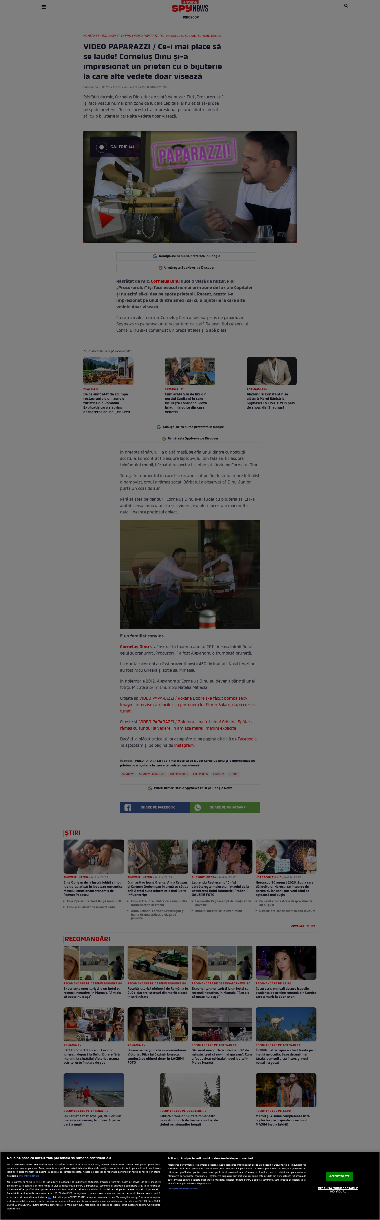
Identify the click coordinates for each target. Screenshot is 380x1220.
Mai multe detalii (29, 1176)
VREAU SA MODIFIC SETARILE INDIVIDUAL (338, 1190)
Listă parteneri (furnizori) (183, 1189)
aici (49, 1197)
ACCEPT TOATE (339, 1176)
